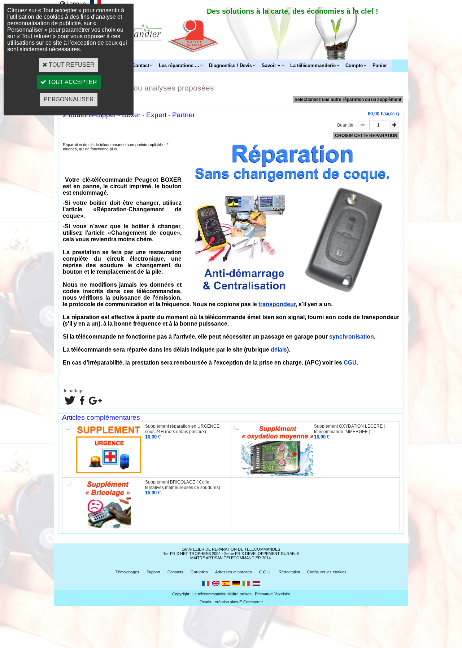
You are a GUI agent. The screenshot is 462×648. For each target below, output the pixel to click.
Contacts (175, 572)
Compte (354, 65)
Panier (379, 65)
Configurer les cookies (326, 572)
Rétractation (289, 572)
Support (153, 572)
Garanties (199, 572)
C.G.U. (265, 572)
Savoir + (271, 65)
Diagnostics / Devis (230, 65)
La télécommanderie (313, 65)
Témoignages (127, 572)
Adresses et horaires (233, 572)
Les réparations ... (179, 65)
